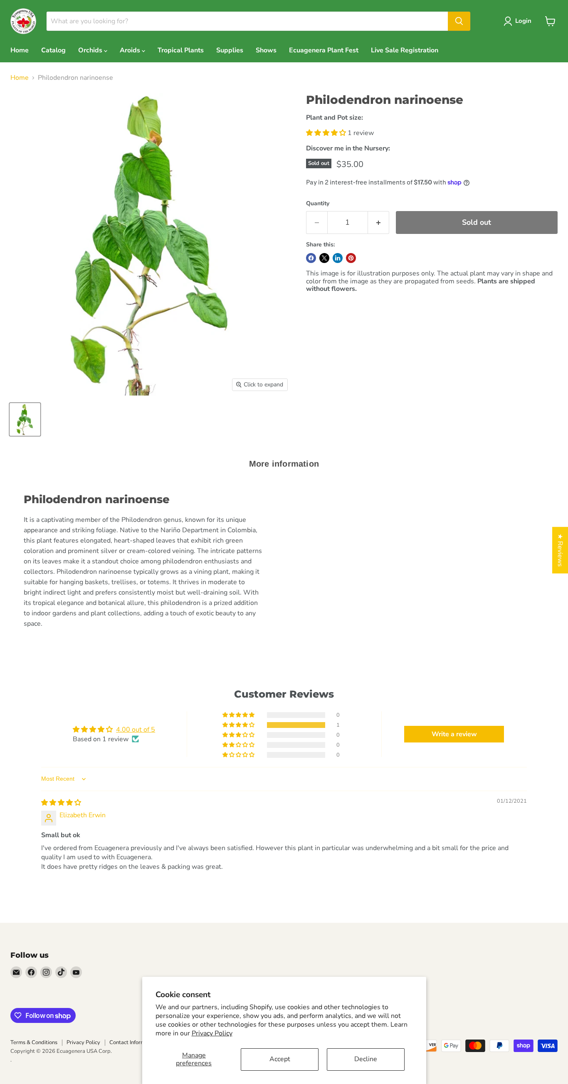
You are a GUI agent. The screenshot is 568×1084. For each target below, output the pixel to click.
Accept (279, 1059)
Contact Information (133, 1042)
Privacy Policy (212, 1033)
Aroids (131, 50)
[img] (61, 802)
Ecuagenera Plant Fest (323, 50)
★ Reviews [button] (560, 550)
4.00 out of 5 (135, 729)
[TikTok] (61, 972)
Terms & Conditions (33, 1042)
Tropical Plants (181, 50)
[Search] (459, 21)
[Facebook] (31, 972)
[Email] (16, 972)
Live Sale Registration (404, 50)
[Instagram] (46, 972)
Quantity (317, 203)
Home (19, 50)
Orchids (91, 50)
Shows (266, 50)
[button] (327, 133)
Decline (365, 1059)
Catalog (53, 50)
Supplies (229, 50)
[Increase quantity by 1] (378, 222)
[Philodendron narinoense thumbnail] (25, 419)
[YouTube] (76, 972)
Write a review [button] (454, 734)
